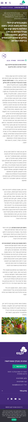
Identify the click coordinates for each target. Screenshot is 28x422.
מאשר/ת (14, 419)
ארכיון (8, 60)
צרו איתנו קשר (20, 366)
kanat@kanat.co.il (17, 385)
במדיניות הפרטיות (11, 417)
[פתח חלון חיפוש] (10, 3)
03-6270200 (19, 378)
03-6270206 (20, 381)
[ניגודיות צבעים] (6, 3)
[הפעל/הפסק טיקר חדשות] (26, 7)
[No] (26, 415)
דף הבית (25, 13)
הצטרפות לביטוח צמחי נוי (9, 7)
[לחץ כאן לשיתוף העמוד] (4, 56)
